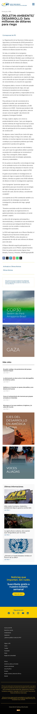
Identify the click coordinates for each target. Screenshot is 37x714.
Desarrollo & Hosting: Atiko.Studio (18, 707)
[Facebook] (9, 613)
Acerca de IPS (8, 627)
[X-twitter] (13, 613)
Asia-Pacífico (8, 668)
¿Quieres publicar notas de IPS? (12, 637)
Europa (6, 671)
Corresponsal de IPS (9, 35)
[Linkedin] (28, 613)
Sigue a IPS (7, 643)
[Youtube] (23, 613)
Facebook (6, 650)
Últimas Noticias (16, 266)
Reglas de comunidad (10, 655)
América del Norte (9, 666)
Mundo (6, 676)
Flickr (5, 653)
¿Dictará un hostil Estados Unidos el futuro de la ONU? (18, 556)
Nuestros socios (8, 630)
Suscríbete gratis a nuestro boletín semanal (18, 587)
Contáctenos (7, 632)
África (6, 661)
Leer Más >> (6, 372)
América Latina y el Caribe (11, 664)
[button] (4, 258)
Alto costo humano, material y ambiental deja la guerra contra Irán (17, 507)
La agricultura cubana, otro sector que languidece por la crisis (17, 532)
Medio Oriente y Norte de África (12, 673)
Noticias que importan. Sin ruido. (18, 578)
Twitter (6, 648)
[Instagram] (18, 613)
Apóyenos (7, 635)
